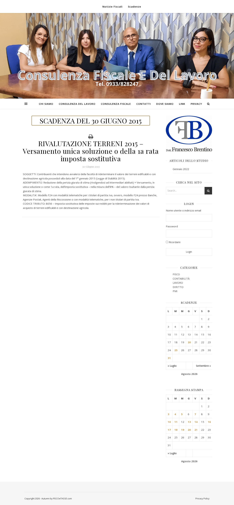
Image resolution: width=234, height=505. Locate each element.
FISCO (176, 274)
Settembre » (203, 365)
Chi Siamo (46, 103)
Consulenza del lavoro (77, 103)
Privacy (196, 103)
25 (175, 350)
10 (169, 422)
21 (196, 429)
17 (169, 429)
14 (196, 422)
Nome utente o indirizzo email (183, 210)
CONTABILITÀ (181, 278)
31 (169, 358)
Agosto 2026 (189, 374)
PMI (175, 291)
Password (172, 226)
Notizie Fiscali (112, 6)
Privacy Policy (202, 498)
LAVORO (178, 282)
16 (209, 422)
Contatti (143, 103)
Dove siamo (165, 103)
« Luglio (172, 365)
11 (175, 422)
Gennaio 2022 (181, 169)
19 (182, 429)
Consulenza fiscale (116, 103)
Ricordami (174, 242)
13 (189, 422)
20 (189, 342)
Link (182, 103)
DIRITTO (178, 287)
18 (175, 429)
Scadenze (134, 6)
